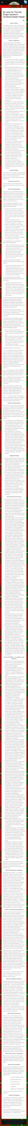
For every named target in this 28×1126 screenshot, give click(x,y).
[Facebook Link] (25, 2)
